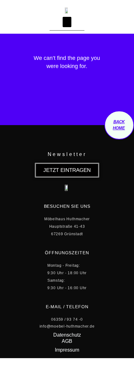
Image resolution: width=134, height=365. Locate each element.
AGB (67, 341)
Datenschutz (67, 335)
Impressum (67, 350)
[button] (67, 22)
